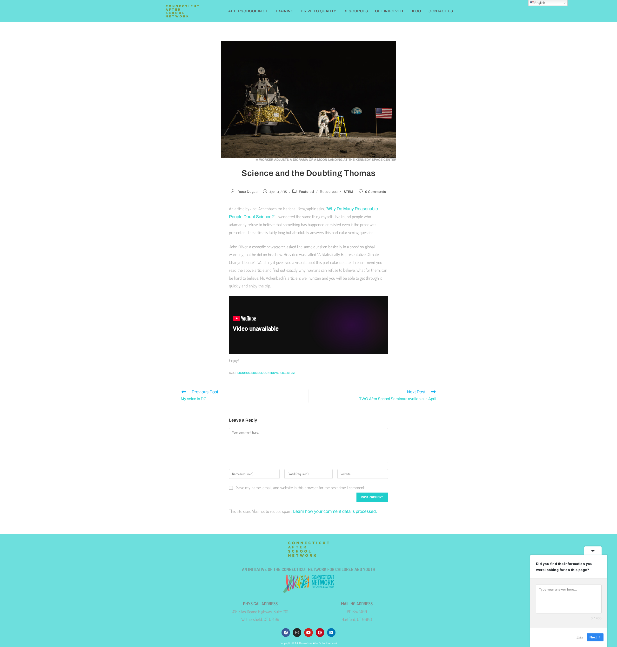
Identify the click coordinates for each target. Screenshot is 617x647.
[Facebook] (286, 632)
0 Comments (375, 192)
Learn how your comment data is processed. (335, 511)
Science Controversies (268, 372)
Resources (328, 192)
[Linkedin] (331, 632)
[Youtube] (308, 632)
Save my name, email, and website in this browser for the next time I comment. (300, 487)
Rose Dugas (247, 192)
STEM (348, 192)
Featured (306, 192)
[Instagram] (297, 632)
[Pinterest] (320, 632)
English (539, 3)
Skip (580, 637)
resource (242, 372)
